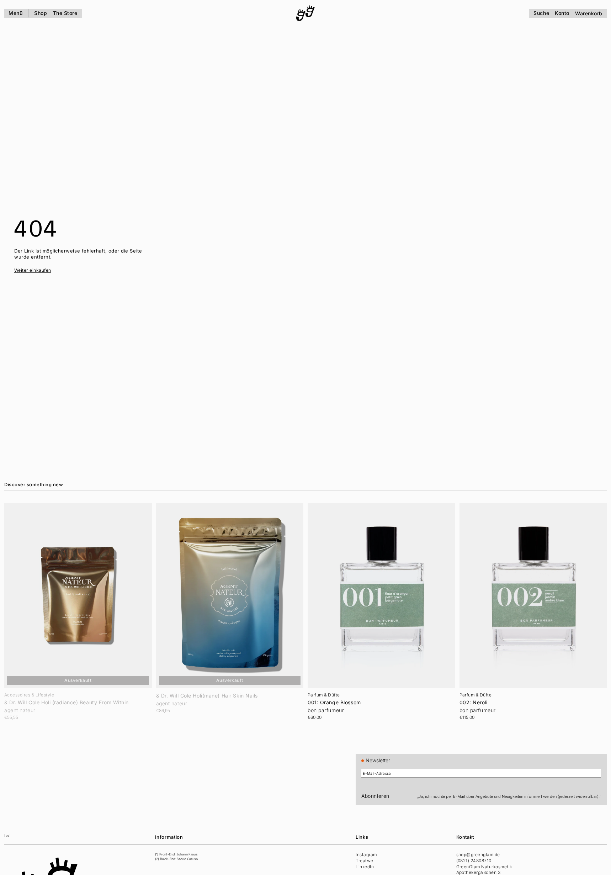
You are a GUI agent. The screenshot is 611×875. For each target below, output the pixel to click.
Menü (15, 13)
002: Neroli (473, 702)
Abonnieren (375, 796)
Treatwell (366, 860)
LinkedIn (365, 866)
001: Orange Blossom (334, 702)
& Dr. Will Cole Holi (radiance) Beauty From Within (66, 702)
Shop (40, 13)
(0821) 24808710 (474, 860)
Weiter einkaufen (32, 270)
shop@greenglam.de (478, 854)
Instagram (366, 854)
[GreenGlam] (305, 13)
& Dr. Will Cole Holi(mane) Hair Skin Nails (207, 696)
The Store (65, 13)
